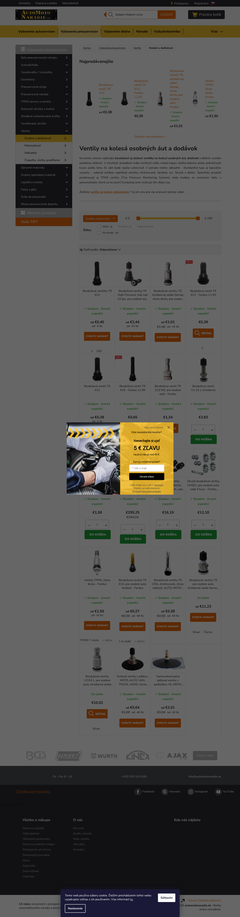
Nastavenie (75, 908)
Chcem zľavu (147, 476)
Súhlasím (167, 898)
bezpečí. (159, 484)
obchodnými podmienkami (146, 491)
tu (131, 899)
